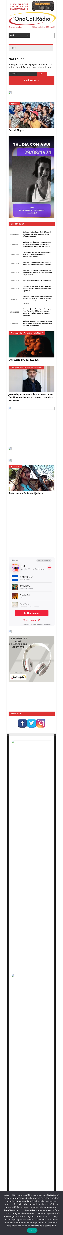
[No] (59, 1213)
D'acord (32, 1230)
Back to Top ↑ (31, 80)
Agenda (14, 103)
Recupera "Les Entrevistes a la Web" (26, 368)
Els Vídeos (15, 466)
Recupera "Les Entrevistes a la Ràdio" (27, 333)
